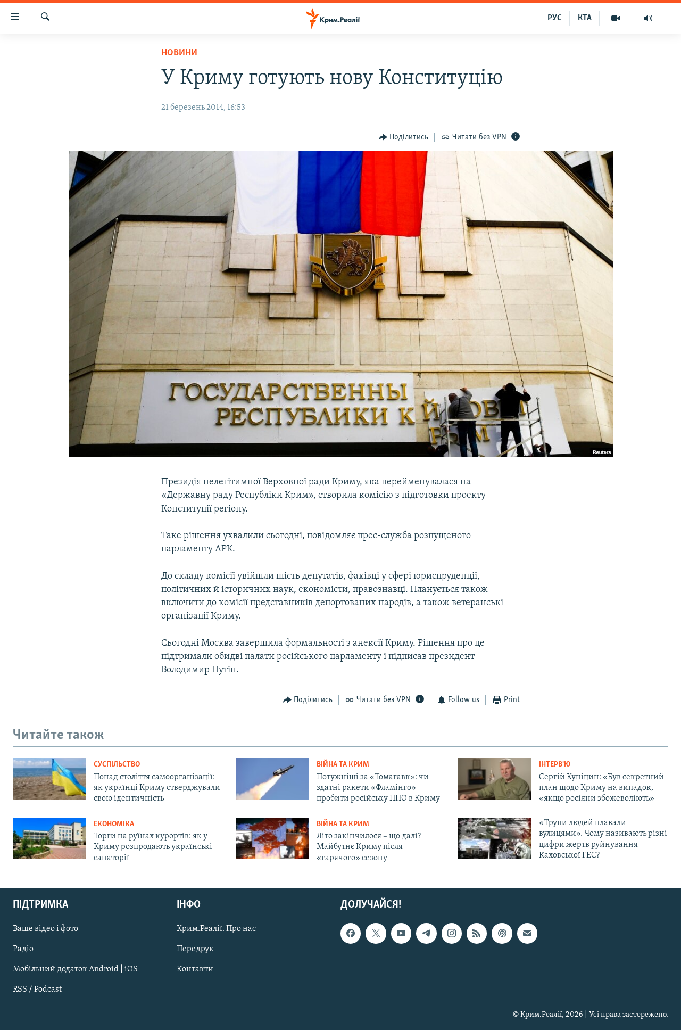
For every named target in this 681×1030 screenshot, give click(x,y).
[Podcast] (502, 934)
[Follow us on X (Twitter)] (376, 934)
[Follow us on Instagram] (452, 934)
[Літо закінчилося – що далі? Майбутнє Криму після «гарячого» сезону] (272, 838)
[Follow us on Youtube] (401, 934)
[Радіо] (648, 18)
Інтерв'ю (554, 765)
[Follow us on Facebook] (350, 934)
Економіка (114, 824)
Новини (179, 53)
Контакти (195, 970)
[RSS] (477, 934)
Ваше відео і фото (45, 929)
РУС (554, 18)
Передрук (195, 949)
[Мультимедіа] (616, 18)
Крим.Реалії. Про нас (216, 929)
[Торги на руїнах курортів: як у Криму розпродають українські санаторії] (49, 838)
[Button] (404, 137)
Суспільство (117, 765)
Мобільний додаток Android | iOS (75, 970)
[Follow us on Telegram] (426, 934)
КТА (585, 18)
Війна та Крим (343, 765)
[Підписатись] (527, 934)
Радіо (23, 949)
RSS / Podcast (37, 990)
